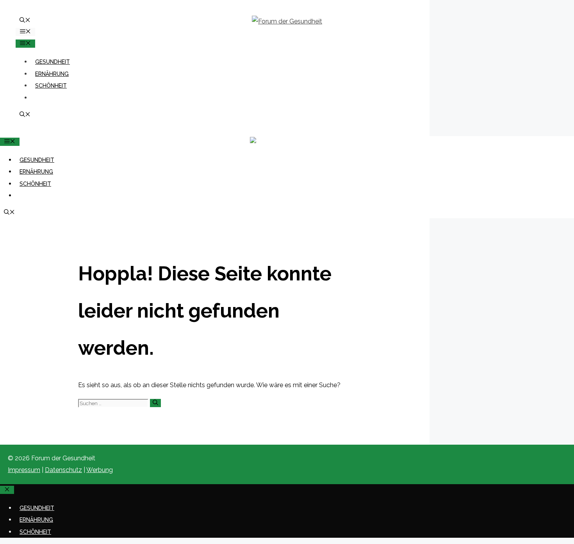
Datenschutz (63, 470)
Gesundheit (52, 62)
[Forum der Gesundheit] (287, 142)
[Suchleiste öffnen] (25, 21)
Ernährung (52, 74)
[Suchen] (155, 403)
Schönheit (51, 86)
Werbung (99, 470)
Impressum (24, 470)
